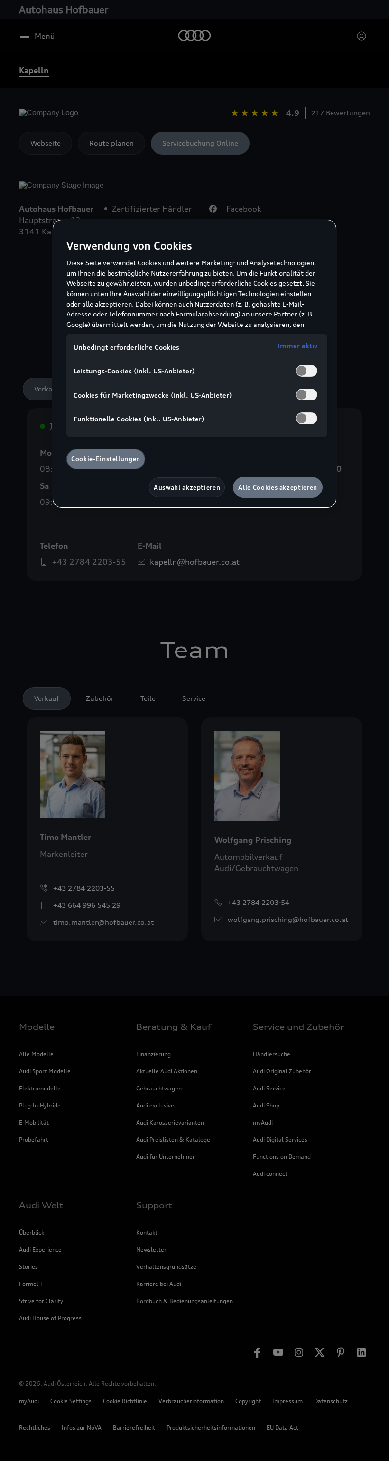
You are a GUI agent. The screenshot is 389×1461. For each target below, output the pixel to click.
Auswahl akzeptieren (187, 487)
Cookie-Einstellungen (105, 459)
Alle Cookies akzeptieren (277, 487)
